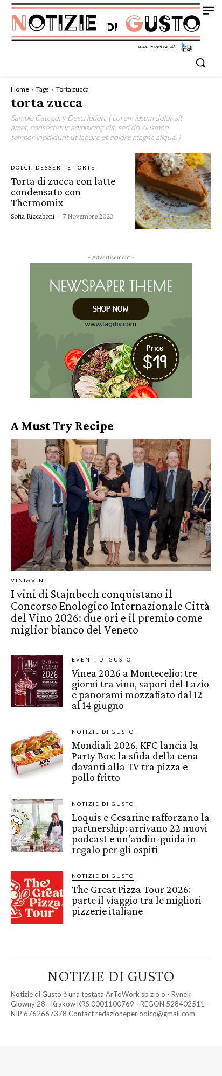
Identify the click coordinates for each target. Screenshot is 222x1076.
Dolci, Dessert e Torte (53, 167)
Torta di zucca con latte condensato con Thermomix (63, 191)
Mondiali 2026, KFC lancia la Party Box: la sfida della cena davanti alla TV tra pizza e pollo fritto (135, 761)
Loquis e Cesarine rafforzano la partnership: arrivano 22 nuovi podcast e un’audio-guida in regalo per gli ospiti (141, 833)
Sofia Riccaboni (32, 216)
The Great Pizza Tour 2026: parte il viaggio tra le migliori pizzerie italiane (137, 900)
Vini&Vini (29, 580)
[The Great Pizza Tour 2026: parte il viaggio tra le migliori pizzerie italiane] (37, 897)
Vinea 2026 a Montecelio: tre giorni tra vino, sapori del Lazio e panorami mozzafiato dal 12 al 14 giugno (140, 689)
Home (20, 89)
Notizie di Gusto (103, 731)
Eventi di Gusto (101, 659)
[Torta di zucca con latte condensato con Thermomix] (173, 191)
